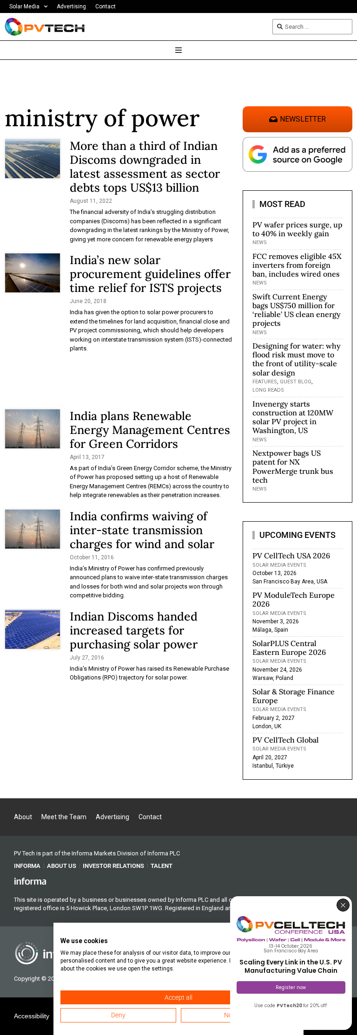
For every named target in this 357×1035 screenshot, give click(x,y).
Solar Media (24, 6)
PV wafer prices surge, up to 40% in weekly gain (297, 229)
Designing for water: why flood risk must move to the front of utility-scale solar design (296, 359)
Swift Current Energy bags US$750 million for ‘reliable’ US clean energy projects (296, 310)
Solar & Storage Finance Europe (293, 696)
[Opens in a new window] (30, 880)
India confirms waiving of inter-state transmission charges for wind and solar (142, 530)
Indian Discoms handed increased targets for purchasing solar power (134, 630)
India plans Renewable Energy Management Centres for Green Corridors (150, 429)
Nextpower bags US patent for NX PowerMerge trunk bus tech (292, 466)
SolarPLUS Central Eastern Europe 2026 (289, 648)
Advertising (71, 6)
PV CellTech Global (285, 739)
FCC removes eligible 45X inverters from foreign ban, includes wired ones (297, 265)
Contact (105, 6)
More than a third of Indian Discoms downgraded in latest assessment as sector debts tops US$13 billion (145, 166)
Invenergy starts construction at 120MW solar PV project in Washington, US (292, 417)
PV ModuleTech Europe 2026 (293, 599)
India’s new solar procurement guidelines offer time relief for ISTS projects (150, 273)
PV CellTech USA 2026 (291, 555)
